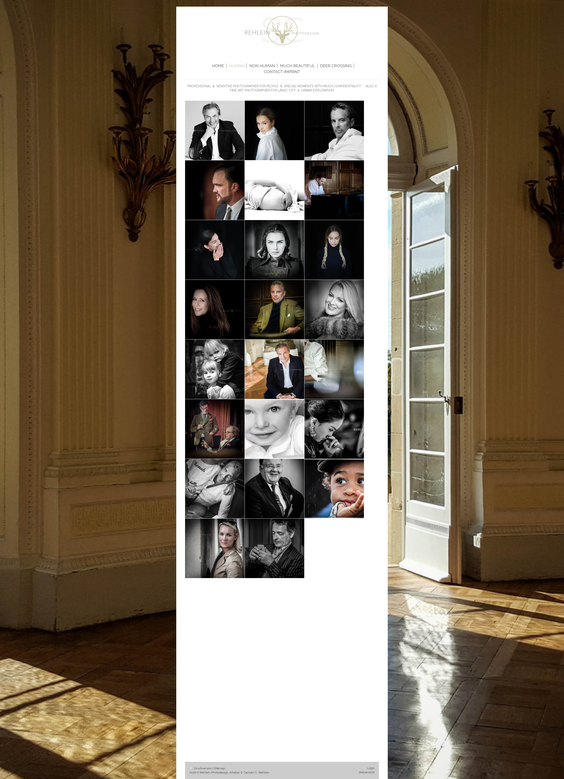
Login (371, 768)
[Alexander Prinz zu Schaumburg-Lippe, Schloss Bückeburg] (215, 190)
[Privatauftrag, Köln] (215, 369)
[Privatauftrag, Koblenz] (274, 190)
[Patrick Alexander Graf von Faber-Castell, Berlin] (334, 130)
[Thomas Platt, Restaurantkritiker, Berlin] (274, 548)
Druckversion (203, 768)
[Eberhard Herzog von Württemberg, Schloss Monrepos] (215, 130)
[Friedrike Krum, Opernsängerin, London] (215, 548)
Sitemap (219, 768)
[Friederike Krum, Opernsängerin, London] (334, 309)
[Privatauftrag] (215, 250)
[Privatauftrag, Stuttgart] (274, 130)
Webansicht (367, 772)
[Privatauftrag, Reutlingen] (334, 488)
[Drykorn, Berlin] (274, 250)
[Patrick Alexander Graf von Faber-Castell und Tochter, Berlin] (215, 488)
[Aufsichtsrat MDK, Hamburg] (274, 488)
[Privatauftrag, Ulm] (274, 429)
